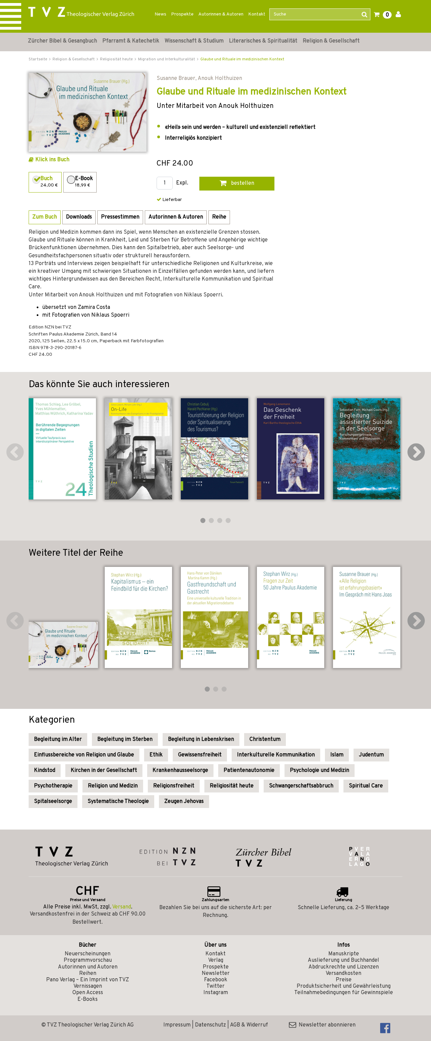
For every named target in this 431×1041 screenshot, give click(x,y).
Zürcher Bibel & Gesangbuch (62, 41)
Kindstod (44, 770)
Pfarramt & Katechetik (130, 41)
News (160, 14)
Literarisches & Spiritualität (263, 41)
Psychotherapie (53, 786)
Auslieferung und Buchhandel (343, 960)
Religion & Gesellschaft (331, 41)
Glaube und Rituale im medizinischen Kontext (242, 59)
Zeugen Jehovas (184, 801)
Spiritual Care (366, 786)
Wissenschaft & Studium (194, 41)
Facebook (215, 980)
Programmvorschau (88, 960)
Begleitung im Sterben (125, 739)
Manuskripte (343, 954)
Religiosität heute (232, 786)
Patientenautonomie (249, 770)
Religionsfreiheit (173, 786)
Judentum (371, 755)
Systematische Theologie (118, 801)
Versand (121, 907)
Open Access (87, 992)
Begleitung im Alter (58, 739)
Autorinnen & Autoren (220, 14)
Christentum (265, 739)
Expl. (182, 183)
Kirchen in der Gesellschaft (104, 770)
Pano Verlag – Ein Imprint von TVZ (87, 980)
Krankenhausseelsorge (180, 770)
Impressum (177, 1025)
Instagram (215, 992)
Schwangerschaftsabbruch (301, 786)
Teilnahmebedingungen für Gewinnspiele (343, 992)
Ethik (156, 755)
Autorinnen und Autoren (88, 967)
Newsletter (216, 973)
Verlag (215, 960)
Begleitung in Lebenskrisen (201, 739)
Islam (336, 755)
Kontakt (256, 14)
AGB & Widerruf (249, 1025)
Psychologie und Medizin (319, 770)
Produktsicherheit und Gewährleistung (344, 986)
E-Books (87, 999)
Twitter (215, 986)
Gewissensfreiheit (200, 755)
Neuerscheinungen (87, 954)
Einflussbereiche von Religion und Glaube (84, 755)
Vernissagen (87, 986)
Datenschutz (210, 1025)
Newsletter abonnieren (326, 1025)
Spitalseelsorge (53, 801)
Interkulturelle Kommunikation (276, 755)
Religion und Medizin (113, 786)
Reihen (87, 973)
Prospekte (182, 14)
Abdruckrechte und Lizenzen (343, 967)
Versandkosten (343, 973)
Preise (344, 980)
